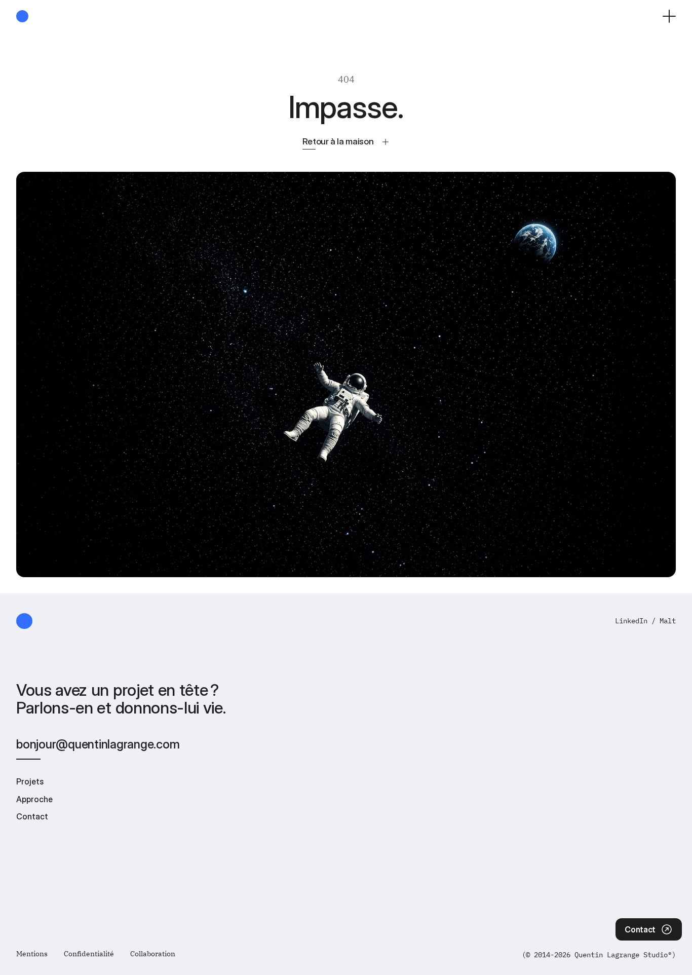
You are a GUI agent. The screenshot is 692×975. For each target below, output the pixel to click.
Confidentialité (89, 953)
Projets (30, 781)
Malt (668, 620)
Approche (34, 799)
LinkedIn (631, 620)
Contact (32, 816)
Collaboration (152, 953)
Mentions (32, 953)
